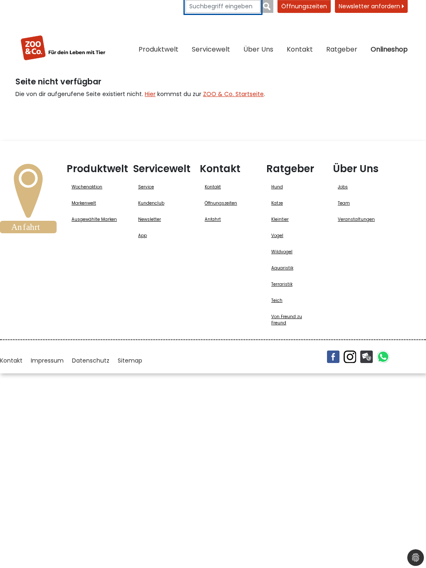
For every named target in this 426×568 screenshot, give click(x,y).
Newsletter (149, 219)
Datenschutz (90, 360)
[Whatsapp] (383, 357)
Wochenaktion (87, 187)
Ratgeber (341, 49)
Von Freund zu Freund (286, 320)
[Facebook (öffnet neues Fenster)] (333, 357)
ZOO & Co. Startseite (233, 94)
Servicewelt (211, 49)
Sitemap (130, 360)
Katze (277, 203)
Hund (277, 187)
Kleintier (280, 219)
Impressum (47, 360)
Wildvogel (281, 252)
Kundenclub (151, 203)
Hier (150, 94)
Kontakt (300, 49)
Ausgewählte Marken (94, 219)
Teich (276, 300)
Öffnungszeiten (304, 6)
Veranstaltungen (356, 219)
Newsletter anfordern (370, 6)
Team (344, 203)
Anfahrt (213, 219)
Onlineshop (389, 49)
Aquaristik (282, 268)
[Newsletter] (366, 357)
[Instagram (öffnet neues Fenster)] (350, 357)
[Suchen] (266, 6)
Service (146, 187)
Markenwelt (84, 203)
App (142, 235)
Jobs (343, 187)
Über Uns (258, 49)
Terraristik (281, 284)
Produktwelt (158, 49)
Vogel (277, 235)
